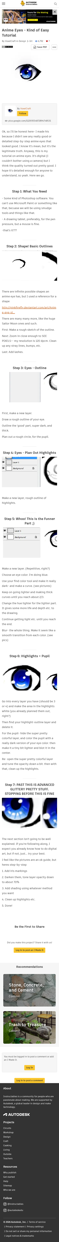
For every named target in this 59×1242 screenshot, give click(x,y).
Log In (29, 1067)
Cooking (7, 1145)
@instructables (15, 1204)
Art (30, 41)
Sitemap (7, 1185)
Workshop (8, 1132)
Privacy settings (35, 1226)
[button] (3, 3)
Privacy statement (15, 1226)
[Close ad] (54, 12)
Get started (9, 1176)
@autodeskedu (15, 1210)
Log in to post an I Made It (29, 950)
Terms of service (37, 1222)
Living (6, 1149)
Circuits (7, 1128)
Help (5, 1181)
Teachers (7, 1158)
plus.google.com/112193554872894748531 (29, 120)
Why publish (9, 1172)
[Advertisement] (29, 16)
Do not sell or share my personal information (29, 1231)
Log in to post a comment (29, 1080)
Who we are (9, 1189)
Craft (5, 1141)
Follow (22, 113)
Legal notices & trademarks (20, 1235)
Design (22, 41)
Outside (7, 1154)
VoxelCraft (10, 41)
